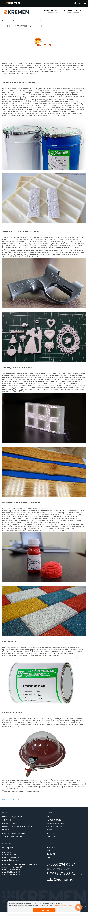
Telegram (50, 847)
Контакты (50, 836)
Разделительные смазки (13, 833)
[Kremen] (16, 12)
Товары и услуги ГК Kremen (34, 21)
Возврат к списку (10, 799)
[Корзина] (80, 3)
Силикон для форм (11, 823)
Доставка (50, 833)
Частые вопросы (54, 827)
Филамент (6, 820)
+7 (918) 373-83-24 (72, 11)
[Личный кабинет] (85, 3)
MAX (48, 857)
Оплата (49, 830)
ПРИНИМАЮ (44, 910)
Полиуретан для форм (12, 817)
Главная (5, 21)
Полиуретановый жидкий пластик (17, 827)
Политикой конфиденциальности (65, 905)
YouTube (49, 851)
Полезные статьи (53, 820)
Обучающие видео (55, 823)
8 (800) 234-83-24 (52, 11)
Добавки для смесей (12, 836)
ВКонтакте (50, 854)
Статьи (16, 21)
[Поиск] (75, 3)
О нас (49, 817)
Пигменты (6, 830)
